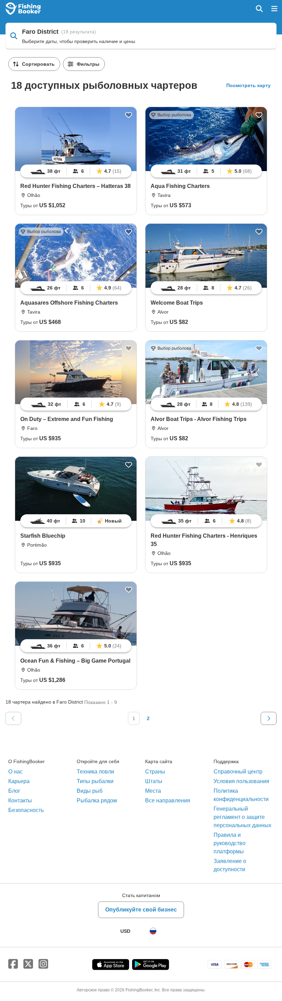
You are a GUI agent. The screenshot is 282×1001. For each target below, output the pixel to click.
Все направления (167, 800)
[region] (75, 171)
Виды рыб (89, 791)
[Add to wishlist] (128, 114)
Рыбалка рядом (97, 800)
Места (153, 791)
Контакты (20, 800)
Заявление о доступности (230, 865)
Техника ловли (95, 772)
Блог (14, 791)
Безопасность (26, 810)
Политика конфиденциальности (241, 795)
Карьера (19, 781)
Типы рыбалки (95, 781)
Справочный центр (238, 772)
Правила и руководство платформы (230, 843)
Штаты (153, 781)
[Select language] (153, 931)
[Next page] (268, 718)
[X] (28, 964)
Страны (155, 772)
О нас (15, 772)
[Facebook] (13, 964)
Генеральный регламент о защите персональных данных (242, 817)
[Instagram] (43, 964)
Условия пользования (241, 781)
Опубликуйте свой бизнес (141, 910)
